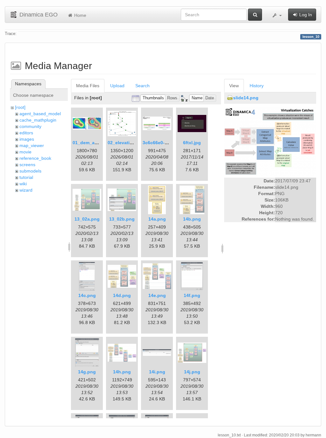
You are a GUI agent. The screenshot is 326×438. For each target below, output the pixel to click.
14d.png (122, 295)
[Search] (255, 15)
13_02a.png (87, 219)
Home (79, 15)
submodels (30, 170)
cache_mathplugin (37, 120)
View (234, 85)
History (257, 85)
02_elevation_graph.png (134, 142)
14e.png (157, 295)
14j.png (192, 371)
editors (26, 132)
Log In (305, 14)
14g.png (87, 371)
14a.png (157, 219)
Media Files (87, 85)
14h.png (122, 371)
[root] (20, 107)
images (26, 139)
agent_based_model (40, 113)
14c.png (87, 295)
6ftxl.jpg (192, 142)
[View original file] (270, 141)
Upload (117, 85)
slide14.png (246, 97)
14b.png (192, 219)
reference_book (35, 158)
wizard (25, 190)
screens (27, 164)
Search (142, 85)
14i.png (157, 371)
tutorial (26, 177)
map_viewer (31, 145)
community (30, 126)
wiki (23, 183)
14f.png (192, 295)
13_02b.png (122, 219)
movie (25, 151)
